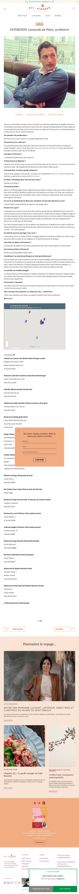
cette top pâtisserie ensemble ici (45, 148)
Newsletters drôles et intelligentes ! (39, 1)
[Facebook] (19, 883)
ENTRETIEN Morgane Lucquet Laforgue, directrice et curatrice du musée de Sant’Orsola (39, 709)
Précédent (18, 629)
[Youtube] (15, 883)
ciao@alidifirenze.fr (63, 857)
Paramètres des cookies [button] (41, 889)
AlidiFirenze (39, 8)
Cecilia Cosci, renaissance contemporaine (61, 776)
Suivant (59, 629)
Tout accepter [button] (64, 889)
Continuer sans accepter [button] (53, 871)
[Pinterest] (5, 883)
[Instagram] (12, 883)
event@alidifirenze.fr (64, 866)
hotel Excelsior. (34, 176)
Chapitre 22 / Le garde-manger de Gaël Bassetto (23, 774)
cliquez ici (60, 879)
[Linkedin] (8, 883)
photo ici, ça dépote (58, 174)
